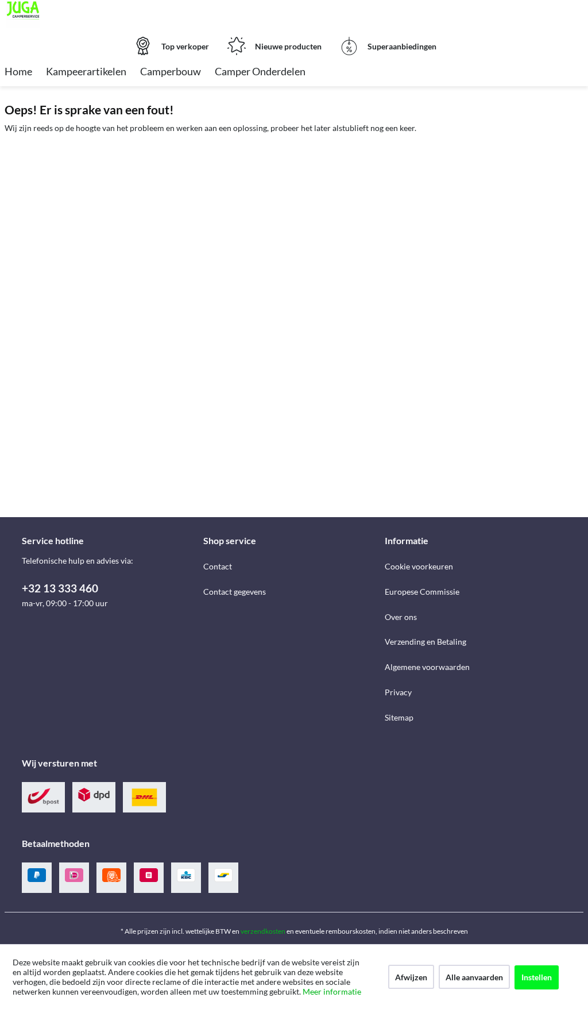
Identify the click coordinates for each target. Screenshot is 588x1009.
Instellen (536, 977)
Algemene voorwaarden (427, 667)
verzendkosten (263, 931)
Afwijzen (411, 977)
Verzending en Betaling (425, 641)
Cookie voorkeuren (419, 566)
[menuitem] (18, 72)
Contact (217, 566)
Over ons (401, 617)
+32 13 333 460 (60, 588)
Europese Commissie (422, 591)
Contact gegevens (234, 591)
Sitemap (399, 717)
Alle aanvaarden (474, 977)
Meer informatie (332, 991)
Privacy (398, 692)
